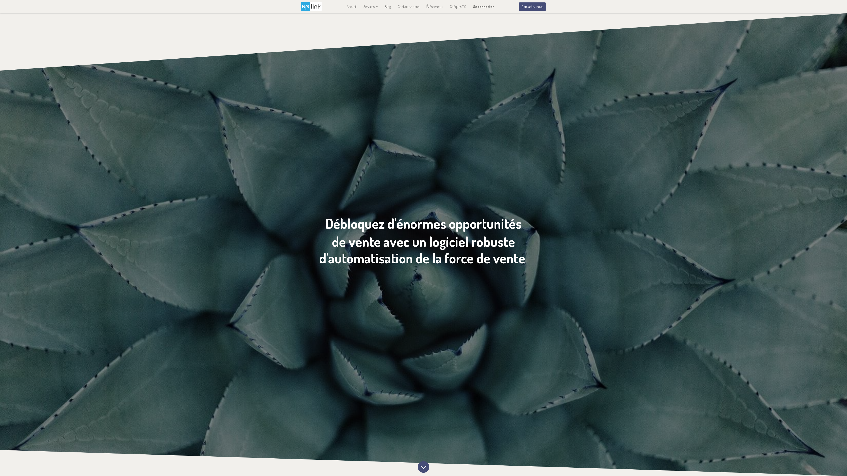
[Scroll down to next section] (423, 466)
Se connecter (483, 6)
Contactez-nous (532, 6)
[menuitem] (351, 6)
